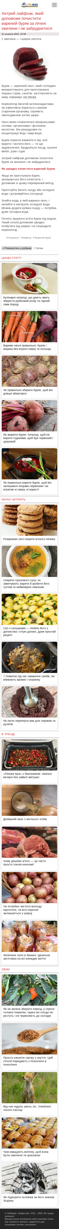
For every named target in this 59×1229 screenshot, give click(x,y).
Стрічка (38, 248)
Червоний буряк (42, 237)
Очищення (13, 237)
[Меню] (54, 4)
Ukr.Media (29, 97)
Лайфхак (26, 237)
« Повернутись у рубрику (16, 248)
